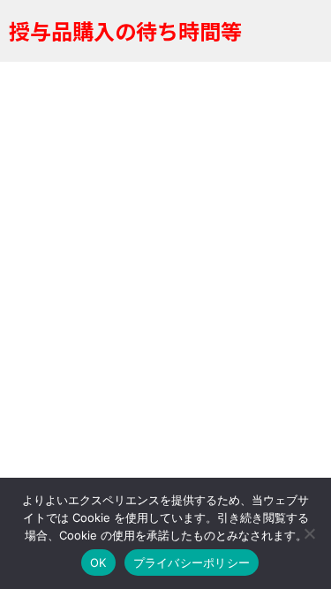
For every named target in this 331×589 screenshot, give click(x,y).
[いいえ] (309, 533)
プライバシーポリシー (192, 562)
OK (98, 562)
